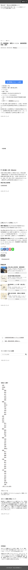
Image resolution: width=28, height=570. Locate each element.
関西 (3, 437)
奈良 (5, 442)
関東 (3, 401)
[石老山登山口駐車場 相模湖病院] (4, 270)
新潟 (3, 420)
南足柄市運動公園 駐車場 (14, 276)
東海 (3, 428)
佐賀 (5, 473)
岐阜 (5, 433)
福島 (5, 399)
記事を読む (17, 272)
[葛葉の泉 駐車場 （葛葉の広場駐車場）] (4, 296)
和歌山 (5, 448)
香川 (5, 451)
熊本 (5, 478)
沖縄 (5, 484)
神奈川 (15, 47)
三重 (5, 435)
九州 (3, 470)
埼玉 (5, 406)
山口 (5, 464)
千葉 (5, 408)
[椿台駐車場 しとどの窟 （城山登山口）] (4, 287)
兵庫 (5, 446)
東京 (5, 403)
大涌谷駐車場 (4, 185)
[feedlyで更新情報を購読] (2, 255)
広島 (5, 460)
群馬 (5, 414)
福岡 (5, 471)
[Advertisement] (14, 24)
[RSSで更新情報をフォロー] (4, 255)
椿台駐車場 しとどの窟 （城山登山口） (16, 285)
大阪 (5, 440)
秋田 (5, 392)
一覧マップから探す (6, 486)
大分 (5, 475)
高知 (5, 457)
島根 (5, 468)
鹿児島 (5, 482)
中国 (3, 459)
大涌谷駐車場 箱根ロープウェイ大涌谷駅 (14, 337)
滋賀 (5, 444)
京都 (5, 439)
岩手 (5, 394)
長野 (3, 416)
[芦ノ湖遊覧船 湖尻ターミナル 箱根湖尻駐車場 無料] (7, 249)
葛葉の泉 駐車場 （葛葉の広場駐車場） (16, 294)
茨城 (5, 410)
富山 (5, 423)
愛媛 (5, 455)
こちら (17, 493)
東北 (3, 389)
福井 (5, 427)
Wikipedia (13, 170)
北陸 (3, 421)
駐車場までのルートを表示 (15, 82)
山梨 (3, 418)
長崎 (5, 477)
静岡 (5, 430)
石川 (5, 425)
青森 (5, 390)
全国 (3, 385)
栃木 (5, 412)
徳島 (5, 453)
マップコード (4, 230)
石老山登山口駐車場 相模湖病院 (16, 267)
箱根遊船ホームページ (14, 100)
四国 (3, 450)
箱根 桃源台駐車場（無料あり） (12, 341)
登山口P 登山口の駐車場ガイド (10, 5)
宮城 (5, 397)
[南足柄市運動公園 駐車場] (4, 278)
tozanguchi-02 (6, 259)
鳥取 (5, 466)
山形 (5, 396)
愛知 (5, 432)
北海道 (3, 387)
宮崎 (5, 480)
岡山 (5, 462)
